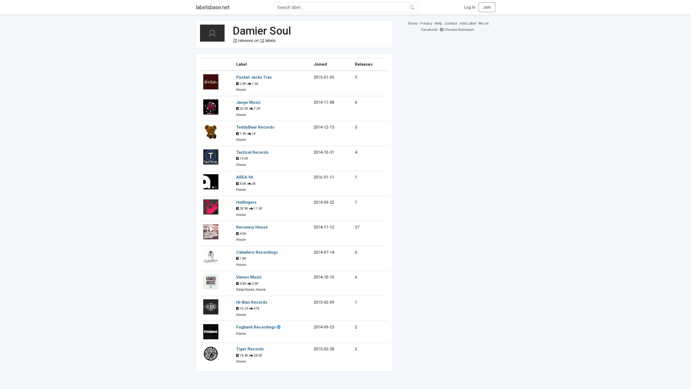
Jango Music (248, 102)
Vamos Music (249, 277)
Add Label (468, 23)
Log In (469, 7)
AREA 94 (244, 177)
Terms (413, 23)
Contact (451, 23)
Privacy (426, 23)
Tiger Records (250, 349)
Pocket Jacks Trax (254, 77)
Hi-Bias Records (251, 302)
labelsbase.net (213, 7)
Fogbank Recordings (256, 327)
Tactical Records (252, 152)
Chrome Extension (458, 30)
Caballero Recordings (257, 252)
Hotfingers (246, 202)
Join (487, 7)
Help (438, 23)
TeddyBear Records (255, 127)
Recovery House (252, 227)
